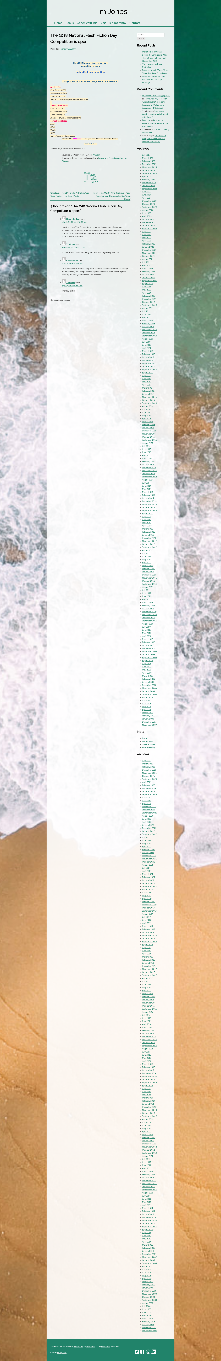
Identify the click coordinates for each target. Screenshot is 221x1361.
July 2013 (146, 516)
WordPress (91, 1347)
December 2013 (149, 501)
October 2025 (148, 170)
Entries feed (147, 741)
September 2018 (149, 335)
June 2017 (146, 378)
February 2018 (148, 354)
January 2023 (148, 219)
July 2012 (146, 553)
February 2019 (148, 323)
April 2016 (146, 418)
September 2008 (149, 694)
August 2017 (147, 372)
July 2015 (146, 446)
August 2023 (147, 210)
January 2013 (148, 535)
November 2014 (149, 470)
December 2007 (149, 722)
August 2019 (147, 308)
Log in (144, 738)
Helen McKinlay (73, 219)
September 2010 (149, 620)
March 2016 (147, 421)
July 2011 (146, 590)
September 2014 (149, 476)
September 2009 (149, 657)
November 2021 (149, 253)
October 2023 (148, 204)
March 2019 (147, 320)
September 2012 (149, 547)
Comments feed (149, 744)
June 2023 (146, 213)
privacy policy (62, 1353)
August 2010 (147, 623)
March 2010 (147, 639)
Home (58, 22)
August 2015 (147, 443)
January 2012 (148, 571)
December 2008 (149, 685)
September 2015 (149, 440)
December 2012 (149, 538)
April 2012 (146, 562)
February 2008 (148, 715)
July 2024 (146, 191)
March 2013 (147, 528)
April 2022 (146, 240)
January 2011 (148, 608)
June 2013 (146, 519)
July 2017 (146, 375)
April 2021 (146, 265)
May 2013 (146, 522)
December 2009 (149, 648)
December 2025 (149, 164)
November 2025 (149, 167)
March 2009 (147, 676)
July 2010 (146, 627)
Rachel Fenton (72, 260)
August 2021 (147, 259)
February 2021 (148, 271)
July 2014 (146, 483)
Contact (134, 22)
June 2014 (146, 486)
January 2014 (148, 498)
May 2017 (146, 381)
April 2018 (146, 348)
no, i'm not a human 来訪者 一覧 (156, 95)
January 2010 (148, 645)
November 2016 (149, 397)
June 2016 (146, 412)
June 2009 (146, 666)
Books (69, 22)
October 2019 (148, 302)
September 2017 (149, 369)
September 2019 (149, 305)
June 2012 (146, 556)
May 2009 (146, 669)
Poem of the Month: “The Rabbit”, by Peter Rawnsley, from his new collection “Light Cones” (111, 196)
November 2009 (149, 651)
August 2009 (147, 660)
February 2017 (148, 391)
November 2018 (149, 329)
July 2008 (146, 700)
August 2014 (147, 479)
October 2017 (148, 366)
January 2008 (148, 718)
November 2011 (149, 578)
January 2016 (148, 427)
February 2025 (148, 179)
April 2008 (146, 709)
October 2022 (148, 225)
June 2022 (146, 234)
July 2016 (146, 409)
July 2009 (146, 663)
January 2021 (148, 274)
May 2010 (146, 633)
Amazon (96, 154)
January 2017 (148, 394)
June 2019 (146, 314)
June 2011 (146, 593)
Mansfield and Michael (152, 51)
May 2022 (146, 237)
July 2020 (146, 286)
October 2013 (148, 507)
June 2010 (146, 630)
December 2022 (149, 222)
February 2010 (148, 642)
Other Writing (87, 22)
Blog (103, 22)
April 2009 (146, 672)
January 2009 (148, 682)
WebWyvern (78, 1347)
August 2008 (147, 697)
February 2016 (148, 424)
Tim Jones (110, 11)
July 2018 (146, 342)
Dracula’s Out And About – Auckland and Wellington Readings (153, 79)
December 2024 (149, 182)
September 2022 (149, 228)
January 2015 (148, 464)
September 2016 (149, 403)
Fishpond (102, 158)
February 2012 (148, 568)
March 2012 (147, 565)
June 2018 (146, 345)
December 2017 (149, 360)
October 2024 (148, 185)
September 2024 (149, 188)
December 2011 (149, 574)
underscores (105, 1347)
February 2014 (148, 495)
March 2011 (147, 602)
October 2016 (148, 400)
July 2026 (146, 155)
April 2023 (146, 216)
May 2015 (146, 452)
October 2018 (148, 332)
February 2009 (148, 679)
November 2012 (149, 541)
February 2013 (148, 532)
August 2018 (147, 338)
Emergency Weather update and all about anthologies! (155, 114)
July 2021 (146, 262)
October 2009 (148, 654)
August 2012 (147, 550)
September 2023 (149, 207)
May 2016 (146, 415)
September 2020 (149, 280)
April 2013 (146, 525)
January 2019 (148, 326)
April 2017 (146, 384)
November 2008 (149, 688)
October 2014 (148, 473)
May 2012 (146, 559)
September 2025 (149, 173)
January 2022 (148, 247)
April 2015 (146, 455)
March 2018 (147, 351)
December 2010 (149, 611)
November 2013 (149, 504)
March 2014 (147, 492)
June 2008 (146, 703)
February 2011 (148, 605)
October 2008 (148, 691)
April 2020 (146, 293)
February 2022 (148, 243)
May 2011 (146, 596)
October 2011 (148, 581)
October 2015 (148, 437)
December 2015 (149, 430)
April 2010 (146, 636)
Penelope (146, 120)
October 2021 (148, 256)
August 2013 (147, 513)
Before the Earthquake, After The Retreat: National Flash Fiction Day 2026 (154, 58)
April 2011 (146, 599)
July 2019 (146, 311)
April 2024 (146, 198)
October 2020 (148, 277)
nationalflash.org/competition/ (90, 72)
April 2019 (146, 317)
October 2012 (148, 544)
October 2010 (148, 617)
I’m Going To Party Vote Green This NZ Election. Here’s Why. (154, 138)
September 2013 (149, 510)
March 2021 (147, 268)
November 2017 (149, 363)
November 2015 (149, 433)
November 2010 (149, 614)
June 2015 (146, 449)
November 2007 (149, 725)
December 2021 (149, 250)
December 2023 (149, 201)
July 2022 (146, 231)
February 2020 (148, 296)
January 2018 (148, 357)
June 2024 (146, 194)
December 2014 (149, 467)
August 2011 (147, 587)
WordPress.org (149, 747)
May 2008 (146, 706)
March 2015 (147, 458)
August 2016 (147, 406)
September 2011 (149, 584)
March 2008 (147, 712)
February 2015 (148, 461)
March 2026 (147, 158)
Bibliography (117, 22)
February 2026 (148, 161)
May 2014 (146, 489)
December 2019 (149, 299)
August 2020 (147, 283)
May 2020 (146, 289)
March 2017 (147, 388)
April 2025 (146, 176)
